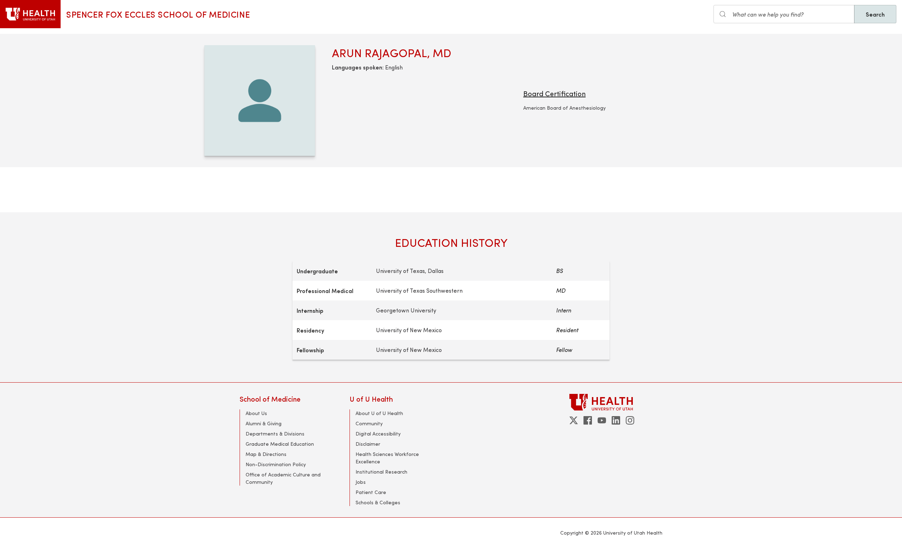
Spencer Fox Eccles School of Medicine (158, 14)
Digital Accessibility (378, 433)
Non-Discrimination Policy (276, 464)
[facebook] (587, 420)
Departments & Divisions (275, 433)
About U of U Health (379, 413)
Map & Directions (266, 454)
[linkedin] (616, 420)
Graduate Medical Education (280, 443)
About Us (256, 413)
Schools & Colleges (378, 502)
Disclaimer (368, 443)
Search (875, 14)
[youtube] (602, 420)
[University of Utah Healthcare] (615, 402)
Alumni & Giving (264, 423)
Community (369, 423)
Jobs (361, 482)
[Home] (30, 14)
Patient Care (371, 492)
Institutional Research (381, 471)
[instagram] (630, 420)
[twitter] (573, 420)
